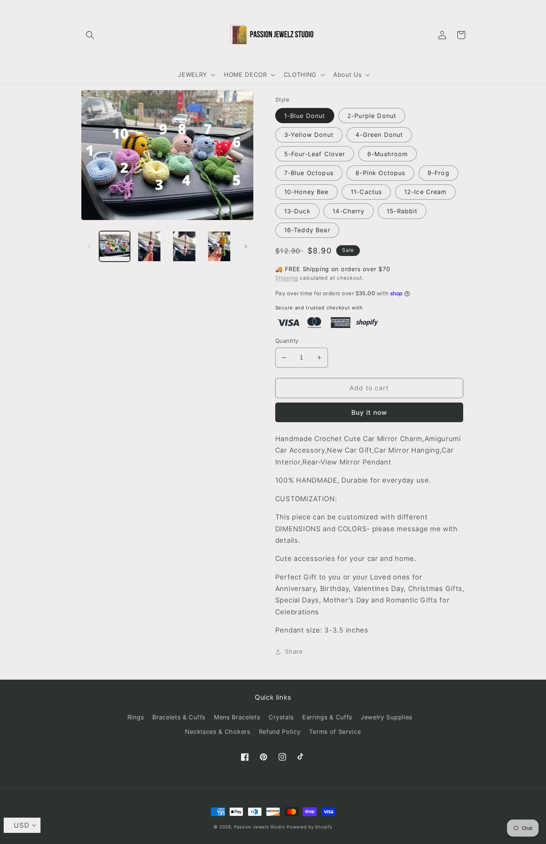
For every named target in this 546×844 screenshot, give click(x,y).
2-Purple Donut (371, 115)
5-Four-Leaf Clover (314, 154)
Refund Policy (280, 731)
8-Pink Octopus (380, 173)
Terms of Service (335, 731)
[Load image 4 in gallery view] (219, 246)
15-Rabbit (402, 211)
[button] (90, 35)
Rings (135, 717)
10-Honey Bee (306, 192)
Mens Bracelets (237, 717)
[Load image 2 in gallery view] (149, 246)
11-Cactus (366, 192)
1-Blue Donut (304, 115)
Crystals (281, 717)
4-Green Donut (379, 134)
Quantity (287, 341)
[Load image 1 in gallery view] (114, 246)
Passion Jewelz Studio (259, 827)
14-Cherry (348, 211)
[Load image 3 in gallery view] (184, 246)
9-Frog (438, 173)
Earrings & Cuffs (327, 717)
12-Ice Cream (425, 192)
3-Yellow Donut (309, 134)
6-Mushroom (387, 154)
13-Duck (297, 211)
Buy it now (369, 412)
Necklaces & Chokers (217, 731)
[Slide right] (245, 246)
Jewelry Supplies (386, 717)
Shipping (286, 278)
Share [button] (293, 651)
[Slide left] (89, 246)
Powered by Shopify (309, 827)
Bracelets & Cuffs (178, 717)
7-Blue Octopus (309, 173)
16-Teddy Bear (307, 230)
